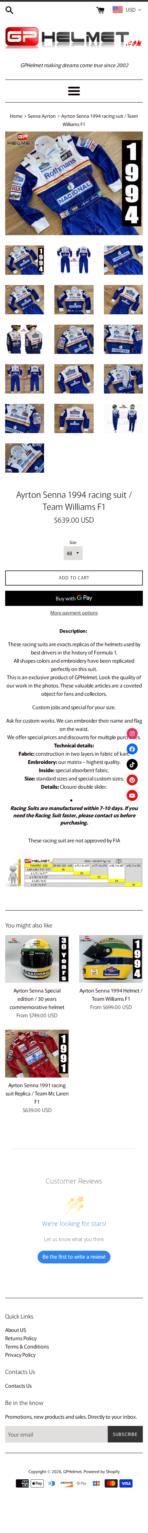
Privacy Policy (20, 1354)
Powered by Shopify (102, 1471)
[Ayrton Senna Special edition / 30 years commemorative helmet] (37, 959)
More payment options (74, 612)
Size (73, 542)
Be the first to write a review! (74, 1256)
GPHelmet (72, 1471)
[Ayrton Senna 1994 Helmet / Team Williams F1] (111, 959)
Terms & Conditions (27, 1346)
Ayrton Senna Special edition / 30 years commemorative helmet (37, 998)
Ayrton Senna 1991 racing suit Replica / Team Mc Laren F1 (37, 1093)
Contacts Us (18, 1385)
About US (15, 1329)
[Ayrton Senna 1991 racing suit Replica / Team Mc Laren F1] (37, 1054)
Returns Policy (20, 1338)
